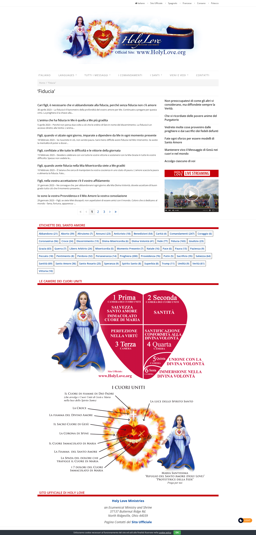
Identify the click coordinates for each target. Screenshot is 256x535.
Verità (198, 263)
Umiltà (183, 263)
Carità (161, 233)
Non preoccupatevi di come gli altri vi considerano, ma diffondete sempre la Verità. (190, 104)
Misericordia (104, 248)
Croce (67, 241)
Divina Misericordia (115, 241)
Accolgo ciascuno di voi (180, 161)
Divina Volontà (143, 241)
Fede (162, 241)
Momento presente (130, 248)
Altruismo (85, 233)
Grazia (45, 248)
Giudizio (196, 241)
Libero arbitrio (80, 248)
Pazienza (197, 248)
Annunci (103, 233)
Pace (167, 248)
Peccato (46, 256)
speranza (111, 263)
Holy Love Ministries (128, 501)
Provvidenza (150, 256)
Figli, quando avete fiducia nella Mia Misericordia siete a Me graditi (81, 166)
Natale (153, 248)
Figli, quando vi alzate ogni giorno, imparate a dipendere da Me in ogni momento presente (96, 135)
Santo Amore (66, 263)
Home (42, 82)
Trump (168, 263)
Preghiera (129, 256)
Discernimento (87, 241)
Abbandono (48, 233)
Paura (181, 248)
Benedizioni (143, 233)
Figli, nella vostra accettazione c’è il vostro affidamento (73, 181)
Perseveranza (106, 256)
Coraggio (205, 233)
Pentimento (65, 256)
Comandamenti (182, 233)
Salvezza (203, 256)
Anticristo (122, 233)
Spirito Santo (131, 263)
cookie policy (165, 532)
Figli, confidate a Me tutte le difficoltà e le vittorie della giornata (79, 150)
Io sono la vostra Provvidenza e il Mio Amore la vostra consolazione (82, 196)
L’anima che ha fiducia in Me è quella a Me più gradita (72, 120)
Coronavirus (48, 241)
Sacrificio (184, 256)
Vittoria (46, 271)
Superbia (151, 263)
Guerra (60, 248)
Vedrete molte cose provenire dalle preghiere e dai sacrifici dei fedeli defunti (191, 129)
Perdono (84, 256)
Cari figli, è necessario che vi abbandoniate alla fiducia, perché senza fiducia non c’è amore (96, 105)
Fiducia (178, 241)
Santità (45, 263)
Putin (168, 256)
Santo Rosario (90, 263)
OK (177, 532)
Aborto (67, 233)
